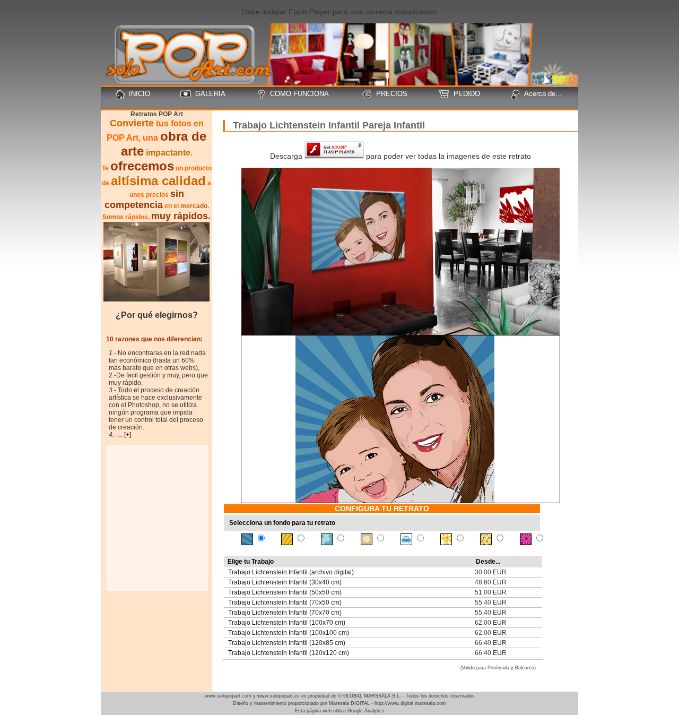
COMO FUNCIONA (299, 94)
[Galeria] (156, 299)
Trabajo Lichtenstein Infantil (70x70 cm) (285, 612)
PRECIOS (391, 94)
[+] (127, 434)
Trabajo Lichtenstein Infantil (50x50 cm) (285, 592)
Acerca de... (543, 94)
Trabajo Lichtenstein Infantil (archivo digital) (291, 572)
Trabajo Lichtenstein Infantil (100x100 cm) (288, 632)
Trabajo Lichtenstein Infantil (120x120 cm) (288, 653)
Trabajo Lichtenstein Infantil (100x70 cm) (286, 622)
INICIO (139, 94)
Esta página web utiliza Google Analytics (340, 710)
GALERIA (210, 94)
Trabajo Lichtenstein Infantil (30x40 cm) (285, 582)
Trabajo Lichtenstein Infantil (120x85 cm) (286, 643)
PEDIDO (467, 94)
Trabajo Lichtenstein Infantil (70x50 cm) (285, 602)
